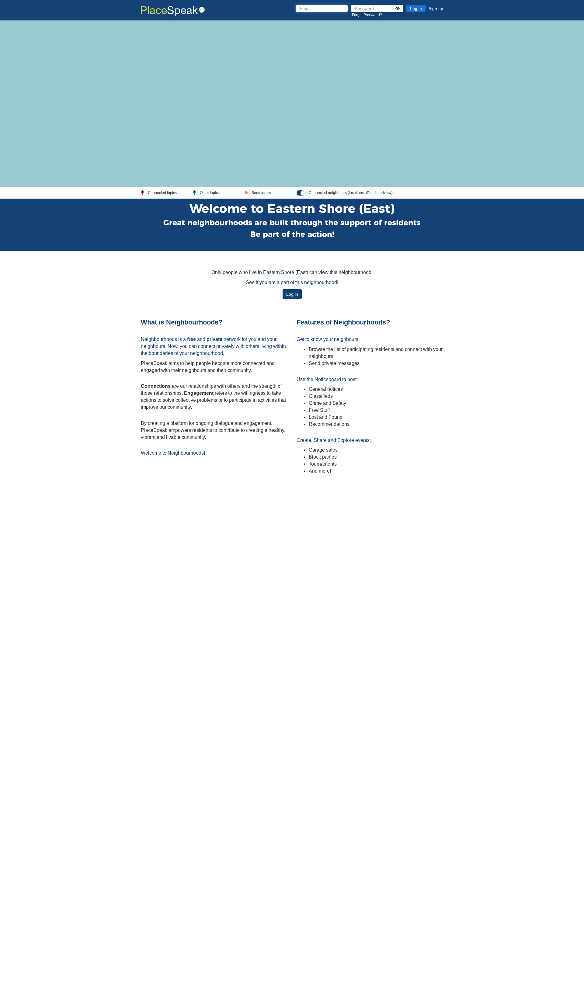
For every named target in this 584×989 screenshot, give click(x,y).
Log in (416, 8)
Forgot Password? (367, 15)
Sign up (436, 8)
